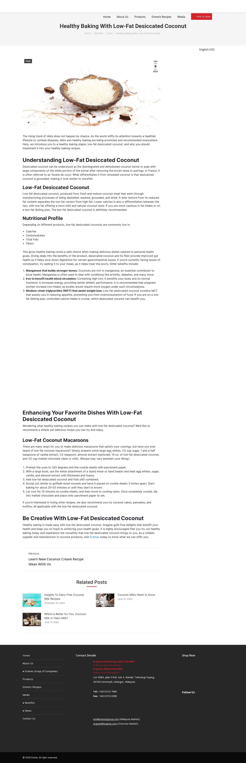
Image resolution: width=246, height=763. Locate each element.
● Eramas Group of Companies (40, 671)
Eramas (94, 537)
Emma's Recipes (32, 687)
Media (26, 694)
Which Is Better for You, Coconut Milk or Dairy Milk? (65, 616)
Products (28, 679)
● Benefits (29, 702)
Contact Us (29, 718)
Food (28, 61)
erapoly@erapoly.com (105, 723)
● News (27, 710)
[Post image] (32, 600)
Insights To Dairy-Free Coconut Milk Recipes (64, 596)
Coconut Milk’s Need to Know (136, 594)
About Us (28, 663)
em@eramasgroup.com (106, 719)
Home (26, 655)
